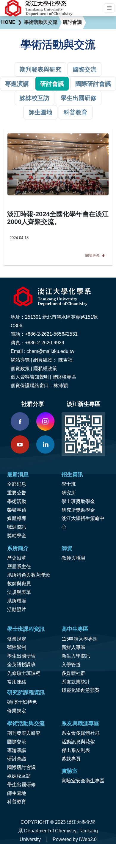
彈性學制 (16, 647)
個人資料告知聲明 (30, 376)
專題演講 (16, 750)
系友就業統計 (76, 681)
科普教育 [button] (75, 112)
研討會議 (16, 758)
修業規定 (16, 638)
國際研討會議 (21, 767)
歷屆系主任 (19, 566)
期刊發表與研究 (23, 733)
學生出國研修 (21, 784)
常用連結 (16, 681)
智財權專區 (64, 376)
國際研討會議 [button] (93, 83)
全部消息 (16, 484)
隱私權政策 (45, 368)
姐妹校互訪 (19, 775)
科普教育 (16, 801)
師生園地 (16, 793)
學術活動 (16, 501)
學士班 (69, 484)
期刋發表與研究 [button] (40, 69)
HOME (8, 22)
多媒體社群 (73, 673)
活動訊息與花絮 (78, 741)
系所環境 (16, 600)
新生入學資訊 (76, 655)
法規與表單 (19, 592)
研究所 (69, 492)
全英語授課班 (21, 664)
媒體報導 (16, 518)
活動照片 (16, 609)
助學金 (19, 535)
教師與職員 (19, 583)
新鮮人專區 (73, 647)
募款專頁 (71, 758)
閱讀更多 (93, 255)
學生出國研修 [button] (78, 98)
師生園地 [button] (40, 112)
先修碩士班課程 (23, 673)
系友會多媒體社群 (81, 733)
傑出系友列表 (76, 750)
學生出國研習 (21, 655)
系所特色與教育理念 (28, 574)
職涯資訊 (16, 527)
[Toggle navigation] (109, 8)
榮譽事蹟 (16, 510)
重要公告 (16, 492)
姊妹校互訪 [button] (34, 98)
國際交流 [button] (84, 69)
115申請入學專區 (80, 638)
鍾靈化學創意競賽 (81, 690)
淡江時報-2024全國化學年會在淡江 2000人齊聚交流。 (58, 217)
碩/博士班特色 (22, 702)
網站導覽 (20, 359)
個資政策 (20, 368)
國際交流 (16, 741)
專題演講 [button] (17, 83)
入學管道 (71, 664)
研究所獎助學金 (78, 510)
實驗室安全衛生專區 (83, 780)
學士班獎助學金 (78, 501)
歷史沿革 (16, 557)
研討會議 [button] (52, 83)
